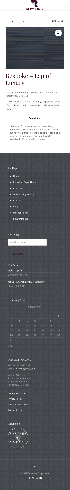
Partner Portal (20, 212)
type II (10, 109)
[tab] (35, 118)
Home (16, 176)
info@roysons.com (25, 368)
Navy (38, 101)
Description (35, 118)
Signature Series (51, 101)
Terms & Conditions (18, 404)
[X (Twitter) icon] (33, 478)
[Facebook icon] (29, 478)
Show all (58, 21)
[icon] (40, 478)
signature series (51, 105)
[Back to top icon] (35, 466)
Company (18, 188)
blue (16, 105)
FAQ (15, 206)
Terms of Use (15, 410)
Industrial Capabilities (24, 182)
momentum (35, 105)
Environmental (20, 218)
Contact (17, 200)
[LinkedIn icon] (37, 478)
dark (24, 105)
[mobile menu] (65, 5)
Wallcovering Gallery (23, 194)
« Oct (10, 346)
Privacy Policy (15, 398)
